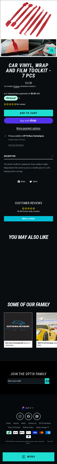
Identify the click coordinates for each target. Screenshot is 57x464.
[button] (10, 104)
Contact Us (32, 423)
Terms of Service (14, 427)
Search (16, 423)
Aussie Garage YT (42, 427)
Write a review (28, 218)
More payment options (28, 128)
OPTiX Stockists (45, 423)
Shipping (16, 86)
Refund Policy (28, 427)
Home (8, 423)
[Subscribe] (47, 381)
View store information (16, 145)
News (23, 423)
